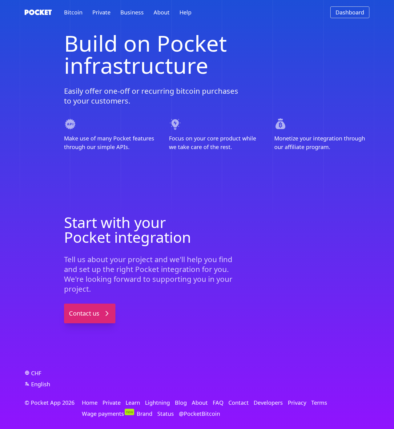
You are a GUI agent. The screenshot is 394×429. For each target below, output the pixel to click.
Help (185, 12)
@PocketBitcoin (199, 413)
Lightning (157, 402)
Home (90, 402)
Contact (238, 402)
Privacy (297, 402)
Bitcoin (73, 12)
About (162, 12)
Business (132, 12)
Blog (181, 402)
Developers (268, 402)
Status (165, 413)
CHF (36, 373)
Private (101, 12)
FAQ (218, 402)
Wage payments (103, 413)
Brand (144, 413)
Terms (319, 402)
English (40, 384)
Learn (133, 402)
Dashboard (350, 12)
